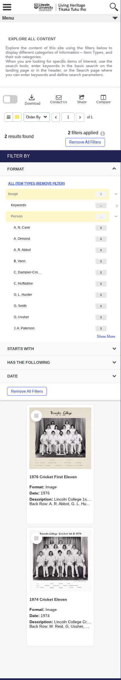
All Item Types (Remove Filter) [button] (36, 184)
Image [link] (13, 194)
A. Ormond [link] (22, 239)
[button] (58, 99)
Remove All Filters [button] (85, 142)
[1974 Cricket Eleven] (60, 561)
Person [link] (16, 216)
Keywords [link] (18, 205)
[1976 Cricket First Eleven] (60, 438)
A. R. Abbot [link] (22, 250)
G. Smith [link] (20, 306)
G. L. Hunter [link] (23, 295)
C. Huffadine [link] (23, 283)
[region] (60, 275)
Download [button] (32, 99)
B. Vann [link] (20, 261)
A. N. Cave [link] (22, 227)
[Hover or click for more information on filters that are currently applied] (102, 134)
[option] (60, 264)
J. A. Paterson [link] (24, 328)
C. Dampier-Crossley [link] (28, 272)
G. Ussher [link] (21, 317)
